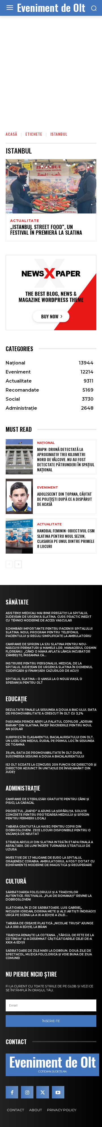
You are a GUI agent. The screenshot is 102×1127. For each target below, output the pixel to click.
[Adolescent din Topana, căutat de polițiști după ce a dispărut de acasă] (19, 496)
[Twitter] (42, 1092)
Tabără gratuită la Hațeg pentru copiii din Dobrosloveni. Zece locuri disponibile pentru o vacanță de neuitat (48, 830)
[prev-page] (9, 564)
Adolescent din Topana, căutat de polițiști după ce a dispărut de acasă (64, 499)
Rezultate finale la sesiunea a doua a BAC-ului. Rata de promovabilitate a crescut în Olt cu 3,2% (51, 711)
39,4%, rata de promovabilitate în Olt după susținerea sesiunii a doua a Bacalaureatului (45, 754)
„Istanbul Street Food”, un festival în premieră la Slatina (46, 229)
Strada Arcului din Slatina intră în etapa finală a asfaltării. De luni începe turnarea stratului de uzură (49, 845)
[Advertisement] (51, 69)
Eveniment (47, 487)
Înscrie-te (51, 1021)
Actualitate (24, 221)
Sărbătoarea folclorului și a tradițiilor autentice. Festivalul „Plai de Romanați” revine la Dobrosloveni (49, 895)
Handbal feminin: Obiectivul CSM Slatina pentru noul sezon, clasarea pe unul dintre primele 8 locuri (66, 538)
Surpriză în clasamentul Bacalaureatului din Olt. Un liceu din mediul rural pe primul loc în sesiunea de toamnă (50, 740)
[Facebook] (12, 1092)
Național (46, 442)
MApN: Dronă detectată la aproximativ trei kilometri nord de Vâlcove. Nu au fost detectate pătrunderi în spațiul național (65, 459)
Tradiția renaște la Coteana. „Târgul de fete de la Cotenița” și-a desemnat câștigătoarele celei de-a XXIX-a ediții (50, 938)
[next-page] (18, 564)
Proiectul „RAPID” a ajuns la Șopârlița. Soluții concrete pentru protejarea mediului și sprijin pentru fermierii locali (47, 814)
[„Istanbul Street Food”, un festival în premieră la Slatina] (51, 186)
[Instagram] (27, 1092)
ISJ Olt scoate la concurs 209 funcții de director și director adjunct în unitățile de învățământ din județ (51, 768)
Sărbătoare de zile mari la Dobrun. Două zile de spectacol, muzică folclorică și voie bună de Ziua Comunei (49, 954)
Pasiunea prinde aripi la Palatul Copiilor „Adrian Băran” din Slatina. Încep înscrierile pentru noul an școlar (49, 725)
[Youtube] (58, 1092)
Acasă (11, 134)
